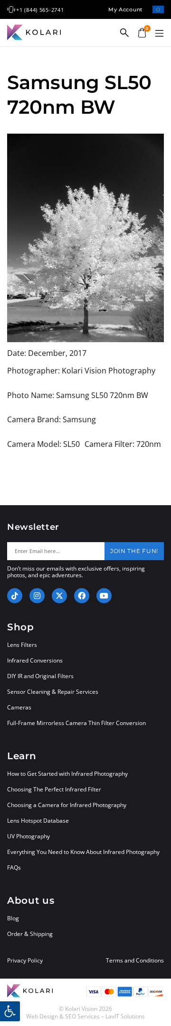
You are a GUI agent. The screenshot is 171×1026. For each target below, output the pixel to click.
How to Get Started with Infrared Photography (67, 774)
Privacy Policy (25, 960)
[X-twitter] (59, 595)
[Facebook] (81, 595)
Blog (13, 918)
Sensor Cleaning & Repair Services (52, 692)
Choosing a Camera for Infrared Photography (66, 805)
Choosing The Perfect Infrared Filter (54, 789)
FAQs (14, 867)
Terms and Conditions (135, 960)
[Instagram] (37, 595)
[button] (159, 33)
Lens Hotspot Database (38, 821)
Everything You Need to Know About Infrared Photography (83, 852)
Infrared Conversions (35, 660)
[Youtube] (104, 595)
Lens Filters (22, 645)
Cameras (19, 707)
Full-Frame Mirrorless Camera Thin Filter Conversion (76, 723)
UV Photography (28, 836)
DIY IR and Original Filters (40, 676)
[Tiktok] (14, 595)
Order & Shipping (30, 934)
